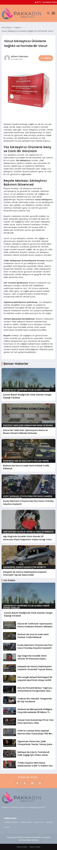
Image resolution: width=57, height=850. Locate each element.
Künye (7, 827)
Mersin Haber (22, 847)
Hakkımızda (25, 822)
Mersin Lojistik (35, 847)
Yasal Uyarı (38, 822)
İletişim (49, 822)
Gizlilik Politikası (11, 822)
